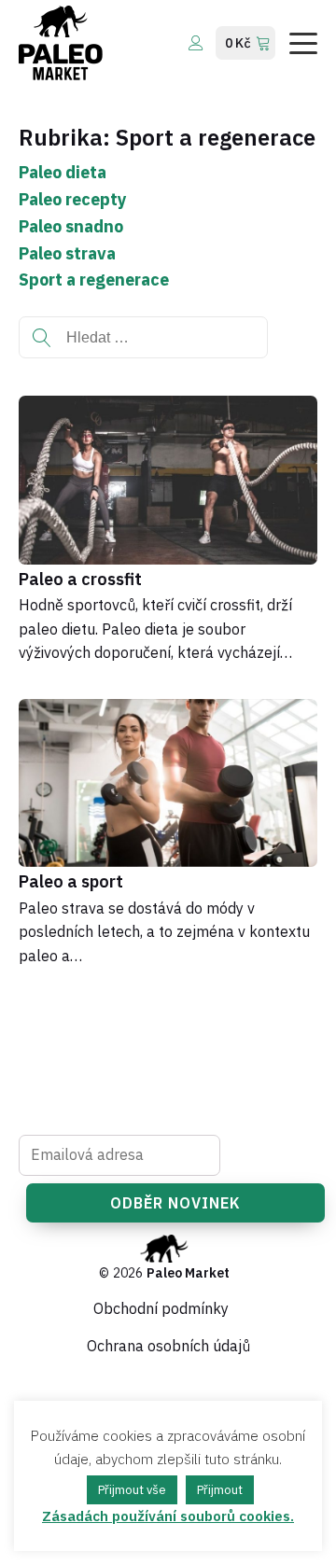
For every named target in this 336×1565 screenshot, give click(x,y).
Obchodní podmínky (161, 1308)
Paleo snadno (71, 226)
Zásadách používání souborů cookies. (168, 1516)
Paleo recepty (73, 199)
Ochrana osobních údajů (168, 1345)
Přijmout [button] (220, 1490)
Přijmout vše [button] (132, 1490)
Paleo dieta (62, 172)
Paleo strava (67, 253)
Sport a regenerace (94, 279)
